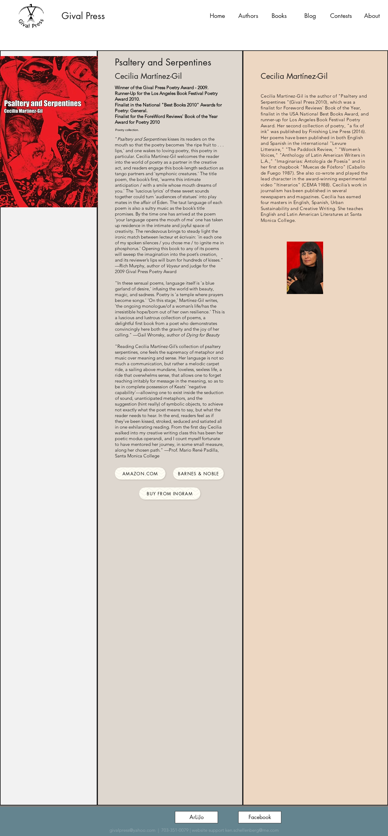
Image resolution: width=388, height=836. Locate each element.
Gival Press (83, 16)
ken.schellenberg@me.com (252, 830)
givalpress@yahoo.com (132, 830)
